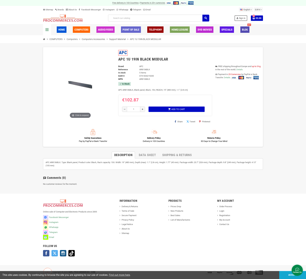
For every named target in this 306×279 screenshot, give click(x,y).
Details (239, 69)
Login (221, 211)
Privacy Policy (128, 220)
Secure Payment (129, 215)
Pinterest (206, 121)
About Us (72, 9)
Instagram (110, 9)
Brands (59, 9)
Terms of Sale (128, 211)
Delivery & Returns (130, 206)
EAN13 (121, 76)
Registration (224, 215)
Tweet (192, 121)
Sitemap (48, 9)
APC (123, 52)
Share (180, 121)
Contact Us (224, 224)
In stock (122, 73)
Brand (121, 66)
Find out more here (119, 274)
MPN (120, 79)
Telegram (137, 9)
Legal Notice (127, 224)
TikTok (71, 253)
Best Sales (175, 215)
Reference (123, 69)
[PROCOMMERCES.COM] (63, 18)
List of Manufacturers (180, 220)
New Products (177, 211)
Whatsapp (123, 9)
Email (148, 9)
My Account (224, 220)
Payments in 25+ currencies (152, 3)
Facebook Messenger (91, 9)
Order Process (225, 206)
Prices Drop (176, 206)
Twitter (54, 253)
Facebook (46, 253)
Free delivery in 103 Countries (125, 3)
